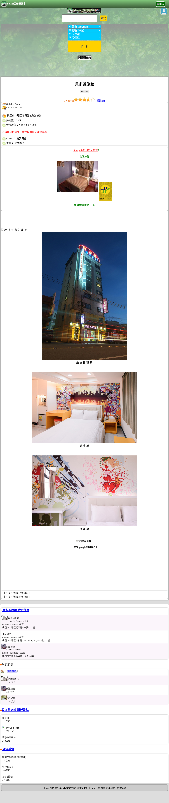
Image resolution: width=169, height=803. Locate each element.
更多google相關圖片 (85, 547)
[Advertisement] (84, 68)
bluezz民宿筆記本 (16, 3)
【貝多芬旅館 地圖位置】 (17, 597)
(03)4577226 (13, 103)
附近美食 (8, 749)
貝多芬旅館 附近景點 (15, 710)
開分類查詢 (84, 57)
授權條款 (121, 788)
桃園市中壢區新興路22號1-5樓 (24, 115)
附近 (161, 4)
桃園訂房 (12, 671)
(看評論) (100, 100)
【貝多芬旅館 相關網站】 (17, 593)
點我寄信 (22, 138)
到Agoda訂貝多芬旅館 (86, 150)
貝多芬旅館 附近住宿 (15, 610)
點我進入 (20, 143)
